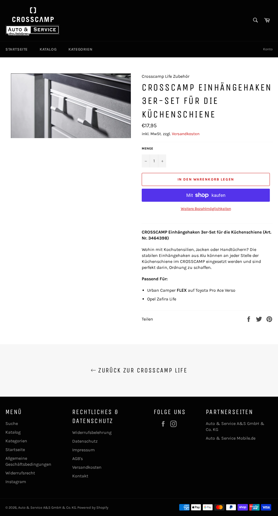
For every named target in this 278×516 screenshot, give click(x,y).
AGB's (77, 458)
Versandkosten (186, 133)
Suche (11, 423)
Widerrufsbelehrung (92, 432)
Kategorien (80, 49)
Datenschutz (85, 441)
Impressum (83, 449)
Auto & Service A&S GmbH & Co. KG (47, 507)
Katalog (48, 49)
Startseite (16, 49)
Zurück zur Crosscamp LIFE (141, 370)
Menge (147, 148)
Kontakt (80, 475)
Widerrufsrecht (20, 472)
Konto (268, 49)
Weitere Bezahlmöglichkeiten (206, 208)
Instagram (15, 481)
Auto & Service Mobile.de (230, 438)
